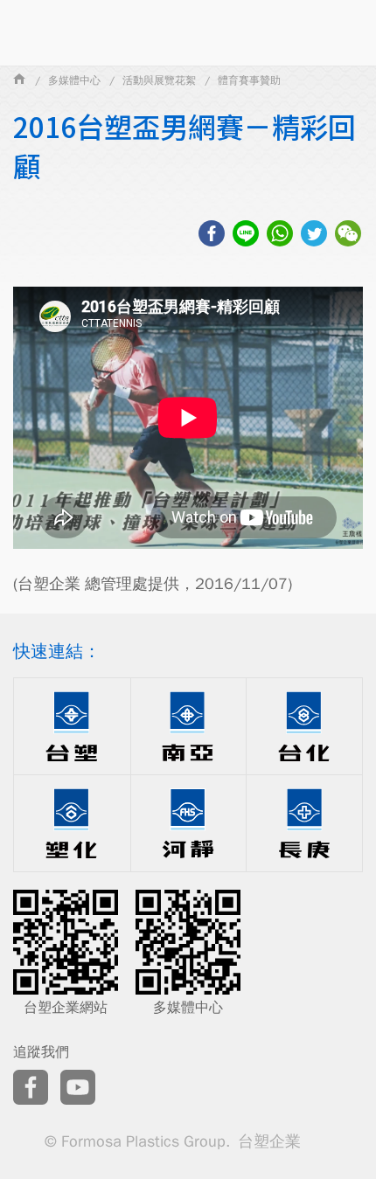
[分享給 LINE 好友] (246, 236)
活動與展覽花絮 (159, 80)
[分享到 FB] (211, 236)
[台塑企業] (19, 80)
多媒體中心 (74, 80)
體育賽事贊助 (249, 80)
